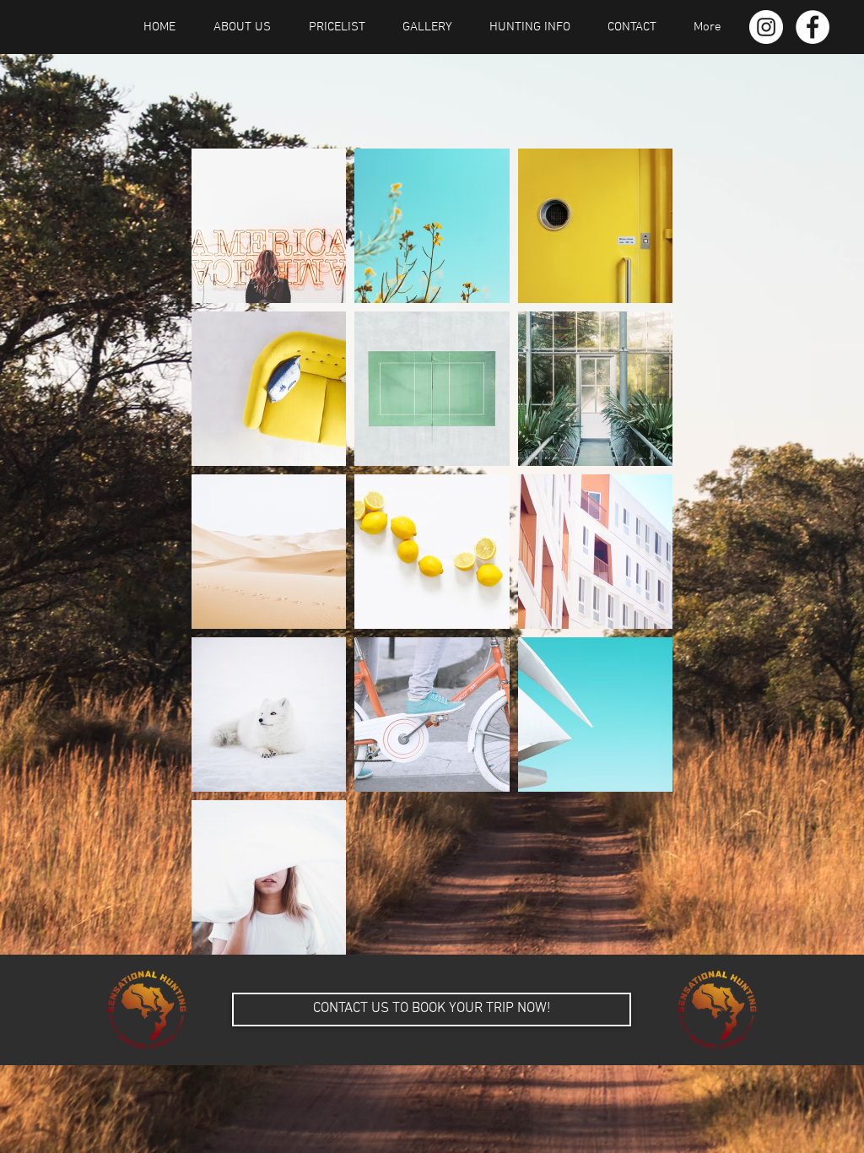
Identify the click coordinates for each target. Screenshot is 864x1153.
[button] (431, 1009)
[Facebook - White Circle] (812, 27)
